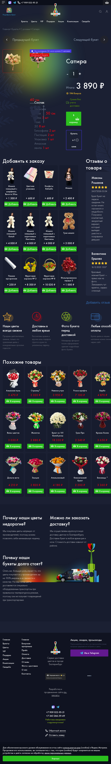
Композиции (73, 21)
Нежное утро (58, 390)
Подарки (51, 21)
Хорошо (55, 758)
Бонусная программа (27, 645)
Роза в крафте (80, 390)
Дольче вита (13, 477)
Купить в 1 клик (74, 140)
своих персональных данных (57, 753)
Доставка (26, 658)
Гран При (80, 432)
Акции (61, 21)
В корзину (73, 119)
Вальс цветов (13, 432)
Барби (102, 390)
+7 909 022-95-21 (29, 2)
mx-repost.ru (59, 694)
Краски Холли (102, 432)
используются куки (72, 747)
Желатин (35, 432)
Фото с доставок (30, 665)
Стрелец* (35, 390)
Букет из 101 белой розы (58, 434)
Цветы (34, 21)
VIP (41, 21)
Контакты (26, 673)
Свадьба (86, 21)
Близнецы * (102, 477)
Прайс (24, 650)
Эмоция (35, 477)
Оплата (25, 654)
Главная (6, 639)
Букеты (24, 21)
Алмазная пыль (13, 390)
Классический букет (80, 479)
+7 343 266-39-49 (55, 715)
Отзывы (25, 662)
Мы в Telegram (91, 652)
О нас (24, 669)
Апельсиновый (57, 477)
